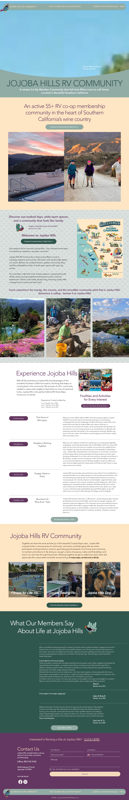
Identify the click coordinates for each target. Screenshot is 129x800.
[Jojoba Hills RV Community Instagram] (25, 782)
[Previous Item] (4, 328)
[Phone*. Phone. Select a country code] (89, 755)
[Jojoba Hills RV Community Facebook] (20, 782)
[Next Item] (125, 328)
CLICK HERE (92, 739)
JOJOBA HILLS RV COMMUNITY (23, 7)
